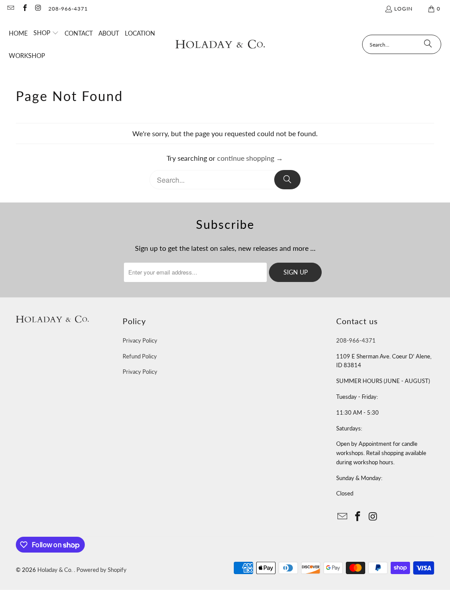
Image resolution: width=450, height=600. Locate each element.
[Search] (428, 44)
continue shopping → (250, 158)
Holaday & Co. (55, 569)
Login (403, 8)
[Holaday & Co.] (220, 45)
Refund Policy (140, 356)
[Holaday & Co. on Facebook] (24, 8)
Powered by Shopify (101, 569)
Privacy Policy (140, 340)
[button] (46, 33)
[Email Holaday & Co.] (10, 8)
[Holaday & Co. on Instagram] (38, 8)
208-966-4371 (68, 8)
